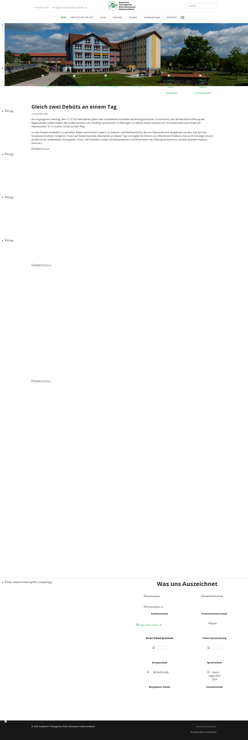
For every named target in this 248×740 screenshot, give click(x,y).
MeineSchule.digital (108, 86)
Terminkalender (203, 93)
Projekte (133, 17)
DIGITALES (172, 17)
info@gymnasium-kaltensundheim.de (69, 7)
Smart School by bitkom (159, 638)
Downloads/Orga (152, 17)
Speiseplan (171, 93)
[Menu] (182, 17)
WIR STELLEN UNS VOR (82, 17)
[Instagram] (37, 3)
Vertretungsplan (77, 85)
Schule (103, 17)
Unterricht (117, 17)
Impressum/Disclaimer (206, 726)
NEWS (64, 17)
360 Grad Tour (140, 85)
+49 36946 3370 (41, 7)
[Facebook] (32, 3)
